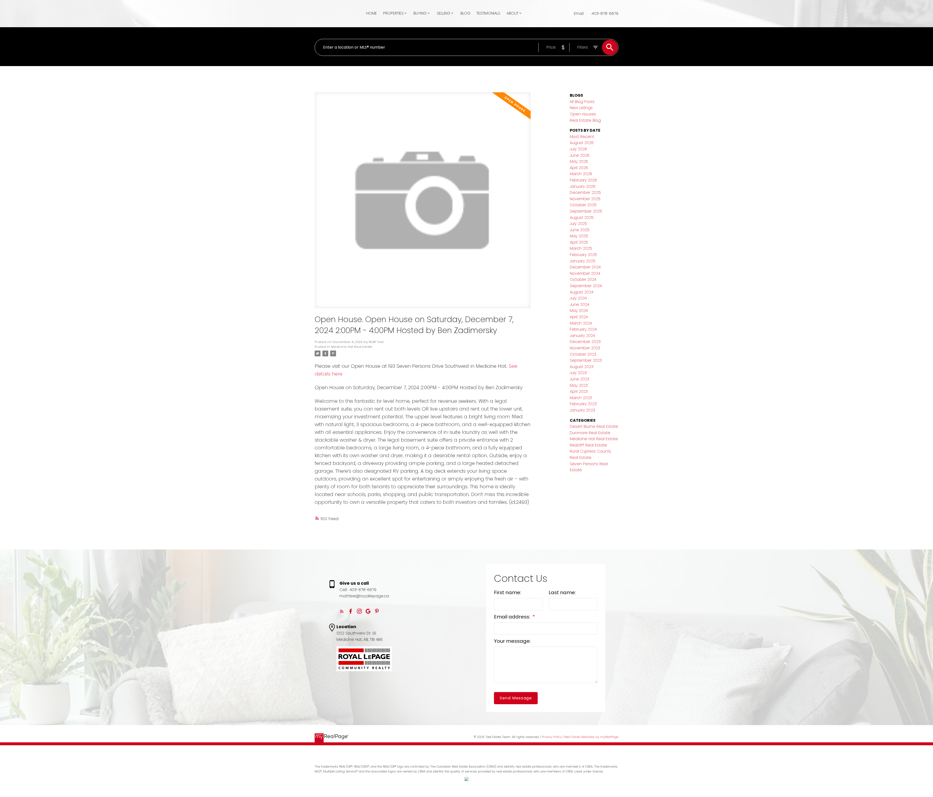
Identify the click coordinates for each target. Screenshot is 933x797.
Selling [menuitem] (443, 13)
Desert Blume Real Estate (594, 426)
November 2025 (585, 199)
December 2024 (585, 267)
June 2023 (579, 379)
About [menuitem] (512, 13)
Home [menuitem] (371, 13)
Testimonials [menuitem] (488, 13)
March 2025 (581, 248)
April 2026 (579, 168)
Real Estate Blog (585, 120)
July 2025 (578, 223)
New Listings (581, 108)
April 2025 (579, 242)
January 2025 (582, 261)
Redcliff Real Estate (588, 445)
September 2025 (586, 211)
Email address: (512, 616)
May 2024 (579, 310)
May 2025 (579, 236)
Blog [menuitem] (465, 13)
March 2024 (581, 323)
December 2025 (585, 192)
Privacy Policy (552, 737)
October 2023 (583, 354)
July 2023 (578, 373)
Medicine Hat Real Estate (351, 346)
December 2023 (585, 341)
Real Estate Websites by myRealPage (591, 737)
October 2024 (583, 279)
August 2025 (582, 217)
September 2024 (586, 286)
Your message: (512, 641)
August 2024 (581, 292)
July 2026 (578, 149)
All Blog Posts (582, 101)
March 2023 (581, 398)
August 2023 (581, 366)
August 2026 (582, 143)
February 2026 (583, 180)
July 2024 (578, 298)
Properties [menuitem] (393, 13)
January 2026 (582, 186)
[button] (341, 611)
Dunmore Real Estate (590, 433)
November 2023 (585, 348)
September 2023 (586, 360)
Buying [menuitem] (420, 13)
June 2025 (579, 230)
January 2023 (582, 410)
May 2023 (579, 385)
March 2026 (581, 174)
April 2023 (579, 391)
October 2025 (583, 205)
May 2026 (579, 161)
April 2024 (579, 317)
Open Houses (583, 114)
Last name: (562, 592)
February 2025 (583, 254)
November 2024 (585, 273)
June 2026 (579, 155)
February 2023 (583, 404)
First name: (507, 592)
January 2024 (582, 335)
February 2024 (583, 329)
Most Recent (582, 136)
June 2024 (579, 304)
